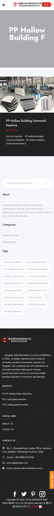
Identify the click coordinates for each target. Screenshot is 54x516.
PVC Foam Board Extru (36, 262)
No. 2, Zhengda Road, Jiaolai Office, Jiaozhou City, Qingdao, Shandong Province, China (26, 450)
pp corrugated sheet (37, 276)
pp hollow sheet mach (38, 283)
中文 (46, 4)
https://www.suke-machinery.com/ (25, 468)
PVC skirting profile (36, 304)
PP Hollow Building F (13, 311)
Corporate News (10, 235)
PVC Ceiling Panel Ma (13, 269)
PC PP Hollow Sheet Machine (17, 394)
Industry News (9, 242)
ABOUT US (7, 424)
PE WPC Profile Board (13, 276)
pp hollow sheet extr (13, 283)
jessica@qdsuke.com (17, 463)
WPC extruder (35, 297)
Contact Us (8, 429)
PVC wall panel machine (14, 399)
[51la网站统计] (40, 507)
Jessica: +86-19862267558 (20, 457)
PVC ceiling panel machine (15, 405)
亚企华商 (33, 507)
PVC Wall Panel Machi (37, 269)
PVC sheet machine (12, 262)
